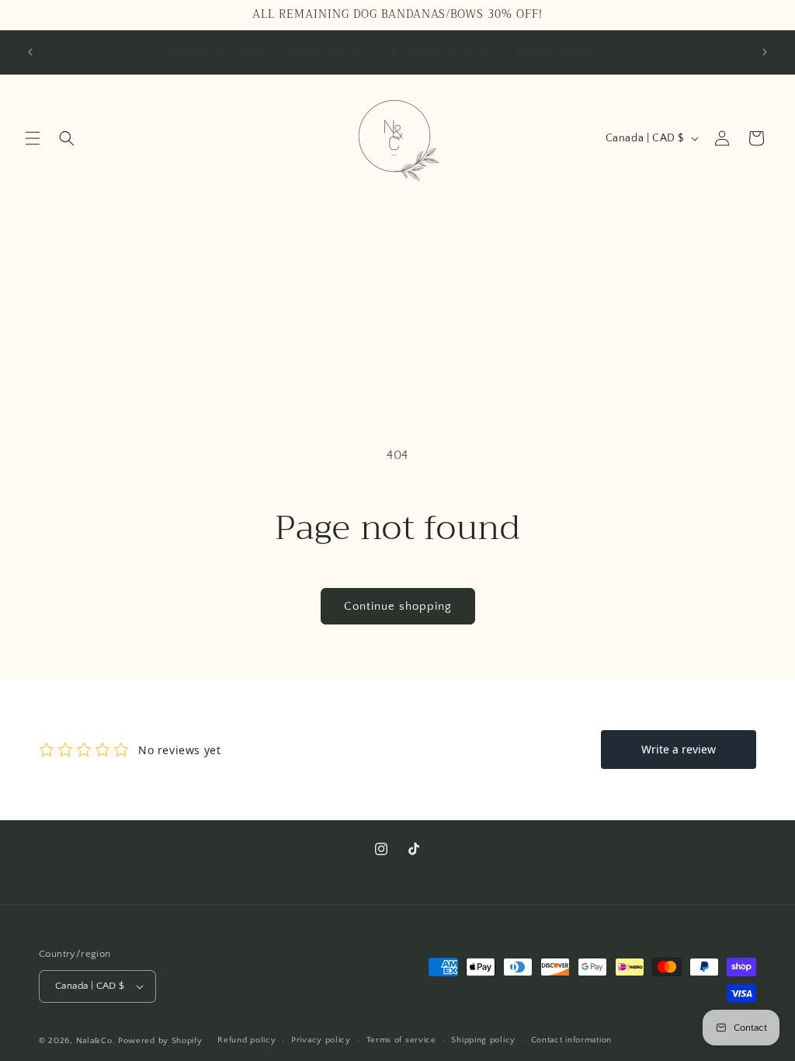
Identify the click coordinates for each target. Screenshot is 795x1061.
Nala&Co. (96, 1040)
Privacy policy (321, 1040)
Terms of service (401, 1040)
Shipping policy (483, 1040)
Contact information (571, 1040)
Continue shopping (398, 606)
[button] (33, 138)
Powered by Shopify (160, 1040)
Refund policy (246, 1040)
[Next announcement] (765, 52)
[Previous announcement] (30, 52)
